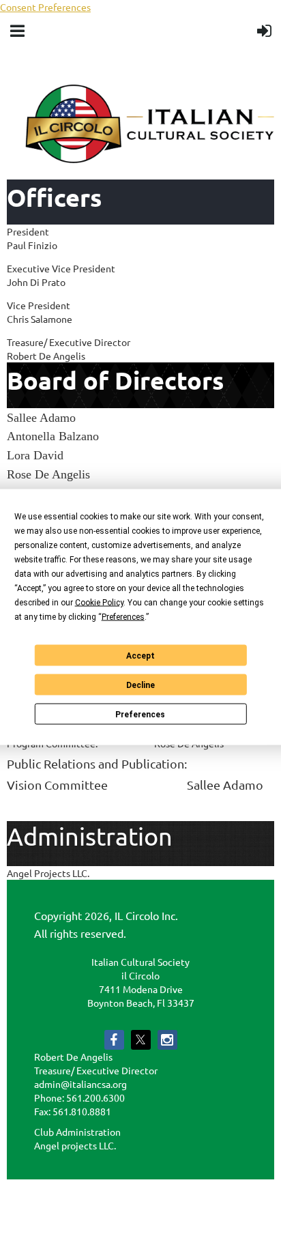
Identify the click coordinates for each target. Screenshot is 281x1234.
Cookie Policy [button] (99, 602)
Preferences (140, 714)
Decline (140, 684)
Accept (140, 655)
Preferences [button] (123, 617)
